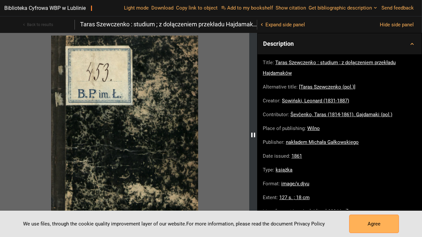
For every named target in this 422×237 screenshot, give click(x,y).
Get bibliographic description (340, 8)
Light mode (136, 8)
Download (162, 8)
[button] (339, 43)
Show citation (291, 8)
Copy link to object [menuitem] (197, 8)
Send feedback (397, 8)
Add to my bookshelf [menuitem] (250, 8)
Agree (374, 224)
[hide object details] (253, 135)
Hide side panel (397, 25)
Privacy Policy (309, 224)
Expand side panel (285, 25)
